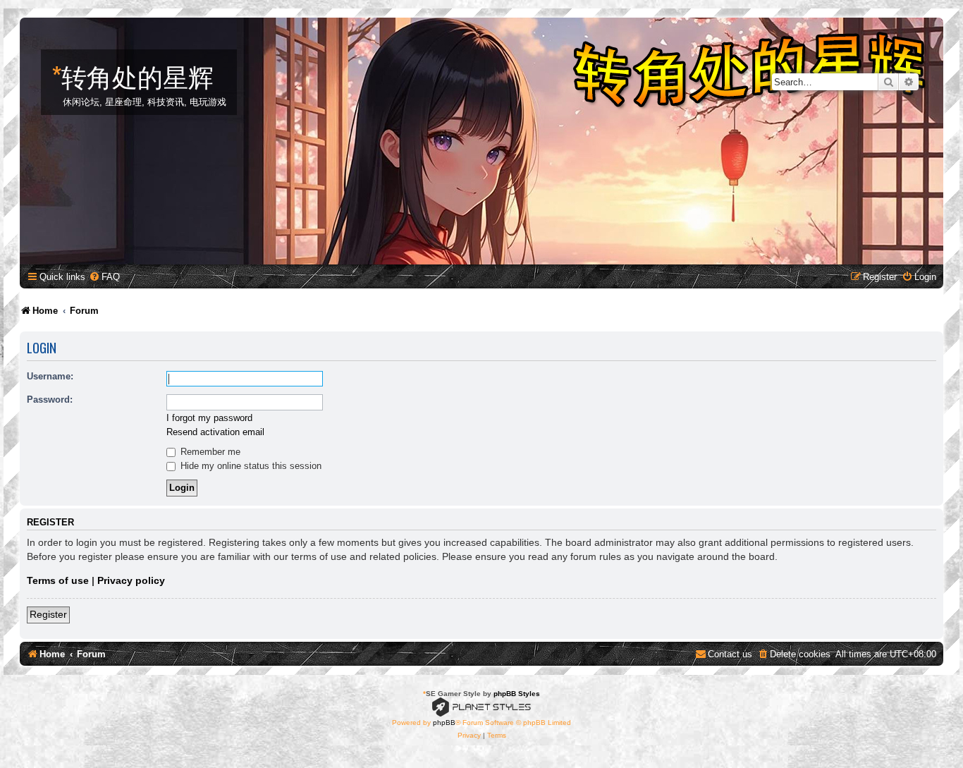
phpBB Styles (516, 693)
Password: (50, 399)
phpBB (444, 722)
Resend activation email (215, 432)
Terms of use (58, 580)
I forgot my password (209, 418)
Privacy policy (131, 580)
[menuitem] (104, 277)
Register (48, 614)
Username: (50, 376)
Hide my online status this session (249, 466)
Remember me (209, 451)
